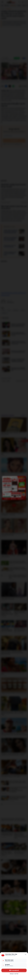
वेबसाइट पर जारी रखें (14, 973)
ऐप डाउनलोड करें (15, 970)
